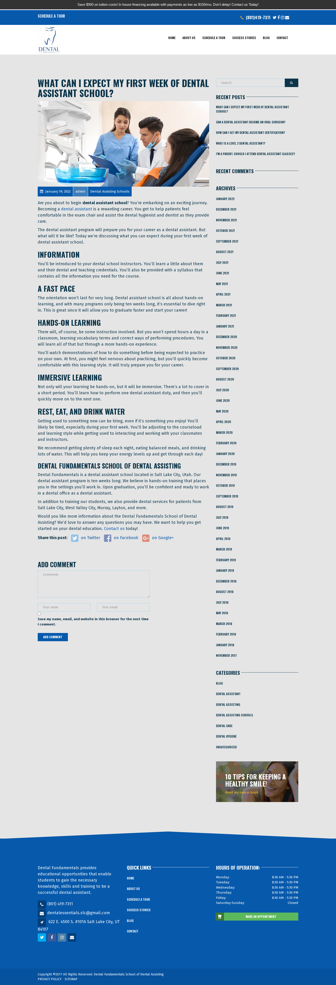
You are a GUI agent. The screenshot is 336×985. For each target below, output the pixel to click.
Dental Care (224, 725)
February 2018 (226, 634)
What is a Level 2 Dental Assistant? (240, 143)
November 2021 (226, 220)
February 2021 (226, 315)
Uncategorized (226, 747)
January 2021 (225, 326)
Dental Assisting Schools (234, 715)
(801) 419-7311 (60, 903)
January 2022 (225, 198)
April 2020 (223, 421)
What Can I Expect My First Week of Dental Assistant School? (252, 109)
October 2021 (225, 230)
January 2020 (225, 453)
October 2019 (225, 485)
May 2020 (222, 411)
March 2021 (224, 305)
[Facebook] (278, 17)
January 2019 (225, 570)
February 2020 (226, 443)
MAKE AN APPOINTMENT (261, 916)
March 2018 (224, 623)
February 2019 (226, 560)
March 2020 (224, 432)
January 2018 (225, 645)
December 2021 (226, 209)
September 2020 (227, 368)
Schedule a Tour (51, 16)
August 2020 (225, 379)
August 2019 (224, 506)
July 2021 (222, 262)
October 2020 (225, 358)
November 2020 (226, 347)
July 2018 (222, 602)
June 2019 (222, 528)
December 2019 (226, 464)
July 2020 (222, 390)
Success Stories (244, 37)
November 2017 (226, 655)
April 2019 (223, 538)
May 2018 (222, 613)
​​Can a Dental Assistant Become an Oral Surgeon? (250, 122)
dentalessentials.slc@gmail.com (78, 912)
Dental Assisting (228, 704)
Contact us (114, 528)
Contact (282, 37)
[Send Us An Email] (287, 17)
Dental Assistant (228, 693)
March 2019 (224, 549)
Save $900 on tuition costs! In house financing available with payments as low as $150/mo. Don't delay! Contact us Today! (168, 4)
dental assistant (76, 209)
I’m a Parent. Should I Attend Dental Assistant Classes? (255, 153)
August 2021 (224, 251)
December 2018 (226, 581)
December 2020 (226, 336)
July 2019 (222, 517)
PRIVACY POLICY (49, 979)
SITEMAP (71, 979)
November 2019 (226, 475)
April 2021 (223, 294)
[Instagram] (282, 17)
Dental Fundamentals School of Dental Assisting (129, 974)
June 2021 (222, 273)
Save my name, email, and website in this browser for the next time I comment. (93, 621)
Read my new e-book (241, 792)
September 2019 (227, 496)
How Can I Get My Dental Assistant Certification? (250, 132)
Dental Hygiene (226, 736)
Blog (266, 37)
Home (172, 37)
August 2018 (225, 591)
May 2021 (222, 283)
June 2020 (223, 400)
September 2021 (227, 241)
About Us (188, 37)
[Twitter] (275, 17)
